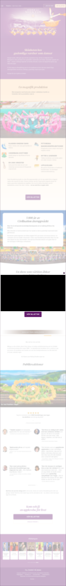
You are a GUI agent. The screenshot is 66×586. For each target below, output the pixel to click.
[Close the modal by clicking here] (64, 273)
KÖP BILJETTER (33, 314)
